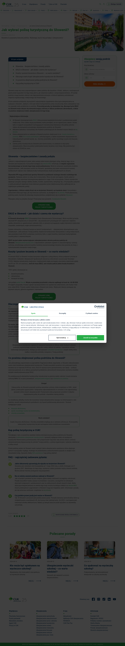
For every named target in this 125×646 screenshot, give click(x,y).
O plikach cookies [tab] (92, 313)
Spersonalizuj (61, 338)
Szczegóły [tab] (62, 313)
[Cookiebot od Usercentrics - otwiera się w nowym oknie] (95, 306)
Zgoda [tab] (33, 313)
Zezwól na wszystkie (90, 338)
